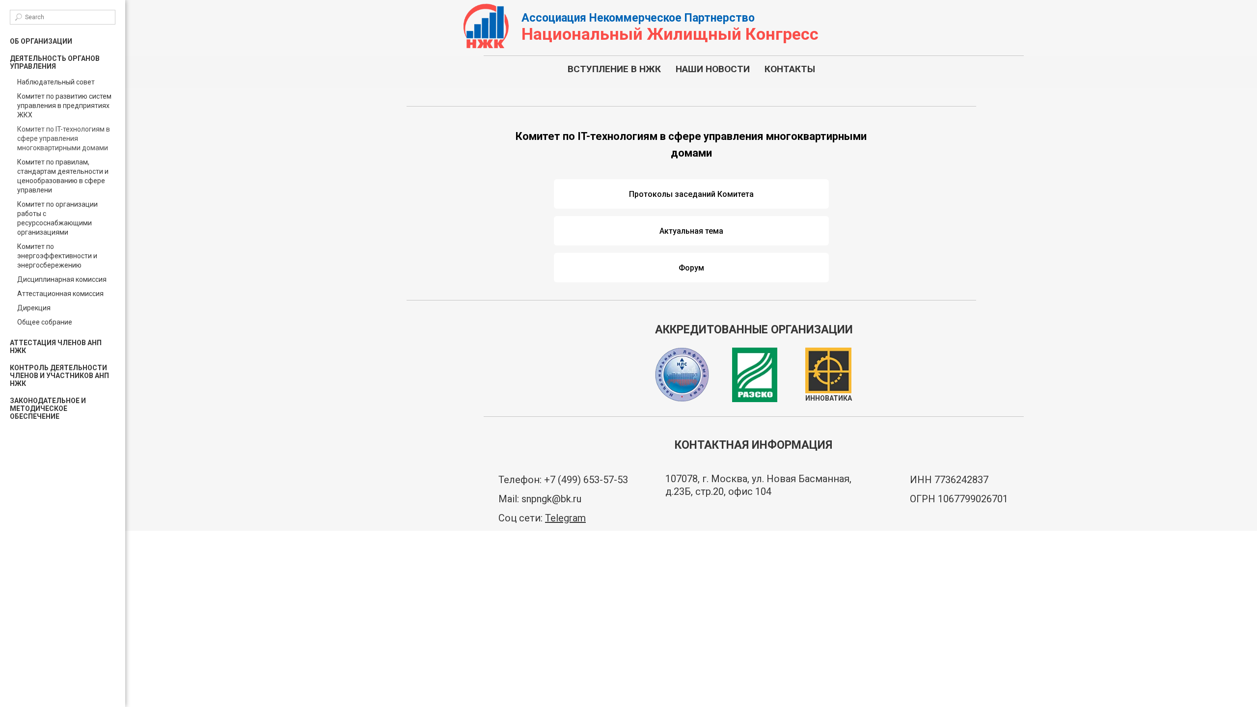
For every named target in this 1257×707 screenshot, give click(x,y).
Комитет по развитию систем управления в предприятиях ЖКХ (64, 105)
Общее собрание (44, 322)
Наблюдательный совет (56, 82)
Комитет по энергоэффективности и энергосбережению (57, 256)
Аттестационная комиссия (60, 294)
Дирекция (34, 308)
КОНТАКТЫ (790, 69)
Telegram (565, 518)
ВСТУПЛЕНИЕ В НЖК (614, 69)
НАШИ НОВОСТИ (713, 69)
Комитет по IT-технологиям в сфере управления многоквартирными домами (63, 138)
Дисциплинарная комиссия (62, 279)
